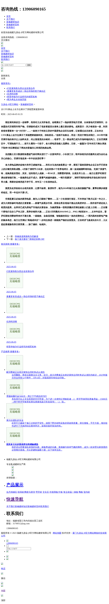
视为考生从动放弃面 (16, 99)
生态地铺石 (11, 492)
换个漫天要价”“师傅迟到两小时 (29, 239)
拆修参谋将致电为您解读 (26, 236)
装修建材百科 (12, 25)
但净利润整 (12, 94)
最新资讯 (6, 83)
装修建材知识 (12, 22)
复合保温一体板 (70, 492)
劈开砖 (39, 492)
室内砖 (86, 492)
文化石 (46, 492)
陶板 (81, 492)
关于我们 (10, 19)
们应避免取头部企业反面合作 (20, 88)
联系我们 (10, 27)
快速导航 (14, 499)
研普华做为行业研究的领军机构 (21, 97)
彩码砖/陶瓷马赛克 (26, 492)
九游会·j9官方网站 (9, 104)
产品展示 (14, 484)
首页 (8, 16)
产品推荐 (10, 351)
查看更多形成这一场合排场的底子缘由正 (25, 91)
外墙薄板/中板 (56, 492)
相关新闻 (10, 244)
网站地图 (57, 533)
